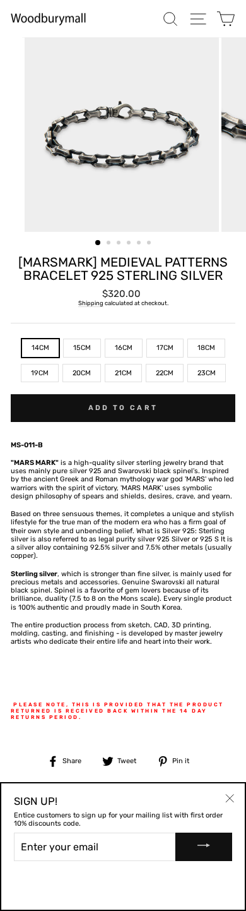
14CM (40, 348)
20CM (82, 373)
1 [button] (98, 243)
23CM (206, 373)
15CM (82, 348)
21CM (123, 373)
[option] (123, 134)
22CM (164, 373)
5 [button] (140, 244)
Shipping (90, 302)
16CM (123, 348)
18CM (206, 348)
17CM (164, 348)
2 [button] (110, 244)
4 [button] (130, 244)
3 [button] (120, 244)
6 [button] (150, 244)
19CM (40, 373)
